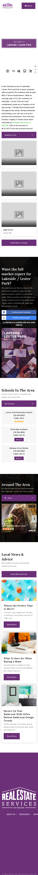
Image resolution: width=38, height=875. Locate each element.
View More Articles (19, 574)
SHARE (33, 506)
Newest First (10, 135)
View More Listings (19, 243)
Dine (10, 498)
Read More (12, 624)
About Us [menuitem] (11, 814)
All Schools (9, 404)
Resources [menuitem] (24, 814)
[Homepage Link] (8, 6)
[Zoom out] (35, 69)
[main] (19, 382)
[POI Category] (7, 71)
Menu (29, 6)
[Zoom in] (35, 66)
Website (19, 439)
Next (34, 518)
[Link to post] (19, 590)
